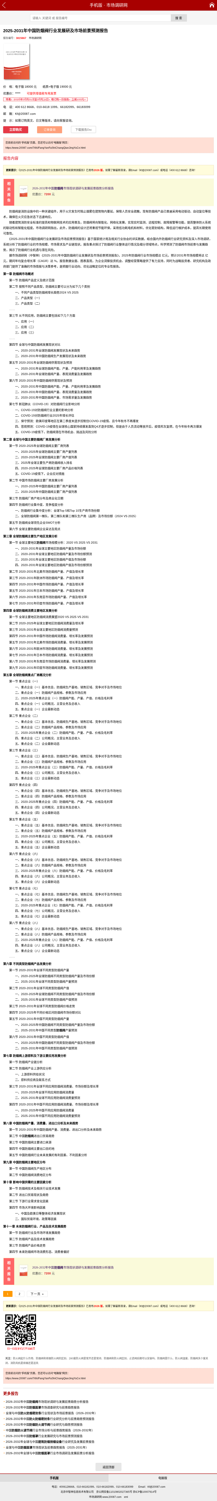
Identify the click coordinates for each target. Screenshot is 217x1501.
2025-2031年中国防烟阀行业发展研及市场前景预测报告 (80, 255)
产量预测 (66, 1030)
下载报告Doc (83, 129)
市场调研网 (117, 5)
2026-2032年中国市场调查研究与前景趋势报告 (43, 1407)
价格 (74, 468)
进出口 (34, 1136)
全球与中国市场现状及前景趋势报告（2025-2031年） (47, 1447)
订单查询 (50, 129)
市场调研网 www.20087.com (105, 1496)
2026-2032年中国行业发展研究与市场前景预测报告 (44, 1436)
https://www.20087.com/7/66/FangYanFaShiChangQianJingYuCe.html (46, 147)
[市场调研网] (212, 5)
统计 (102, 239)
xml (126, 1496)
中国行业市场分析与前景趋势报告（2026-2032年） (50, 1430)
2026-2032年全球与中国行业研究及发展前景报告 (50, 1441)
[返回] (4, 5)
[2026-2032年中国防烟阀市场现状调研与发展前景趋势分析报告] (23, 196)
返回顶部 (108, 1467)
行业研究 (176, 239)
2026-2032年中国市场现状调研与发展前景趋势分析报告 (73, 188)
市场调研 (203, 239)
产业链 (32, 1062)
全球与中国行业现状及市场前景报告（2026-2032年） (51, 1413)
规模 (195, 255)
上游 (20, 1055)
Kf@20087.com (25, 113)
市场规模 (47, 542)
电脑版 (162, 1478)
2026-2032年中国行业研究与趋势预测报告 (44, 1424)
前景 (70, 239)
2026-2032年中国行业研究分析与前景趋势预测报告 (50, 1419)
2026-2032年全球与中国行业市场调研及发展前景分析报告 (50, 1453)
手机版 (96, 5)
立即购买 (15, 129)
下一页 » (37, 1294)
